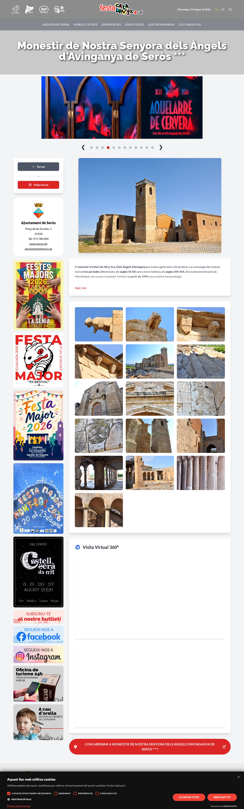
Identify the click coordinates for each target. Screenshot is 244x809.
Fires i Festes (134, 24)
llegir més (80, 287)
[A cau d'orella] (16, 9)
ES (223, 9)
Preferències (85, 793)
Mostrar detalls (21, 799)
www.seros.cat (38, 243)
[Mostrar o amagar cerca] (230, 9)
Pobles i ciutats (85, 24)
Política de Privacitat (18, 806)
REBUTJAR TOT (222, 797)
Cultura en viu (190, 24)
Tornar (41, 166)
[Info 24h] (59, 9)
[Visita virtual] (43, 9)
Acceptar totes (189, 797)
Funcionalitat (108, 793)
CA (216, 9)
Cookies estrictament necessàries (31, 793)
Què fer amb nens (161, 24)
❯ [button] (161, 147)
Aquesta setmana (56, 24)
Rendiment (65, 793)
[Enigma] (29, 9)
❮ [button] (83, 147)
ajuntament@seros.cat (38, 248)
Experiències (111, 24)
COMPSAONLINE (229, 806)
